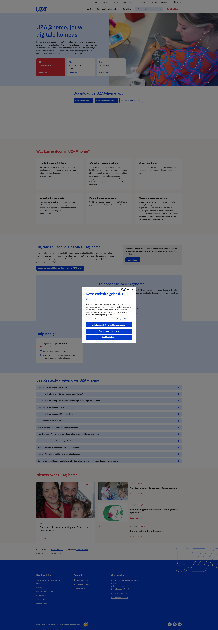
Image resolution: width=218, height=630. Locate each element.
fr (128, 289)
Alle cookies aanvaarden (109, 331)
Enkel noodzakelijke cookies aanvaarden (109, 325)
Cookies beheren (109, 337)
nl (132, 289)
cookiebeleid (105, 319)
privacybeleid (121, 319)
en (124, 289)
